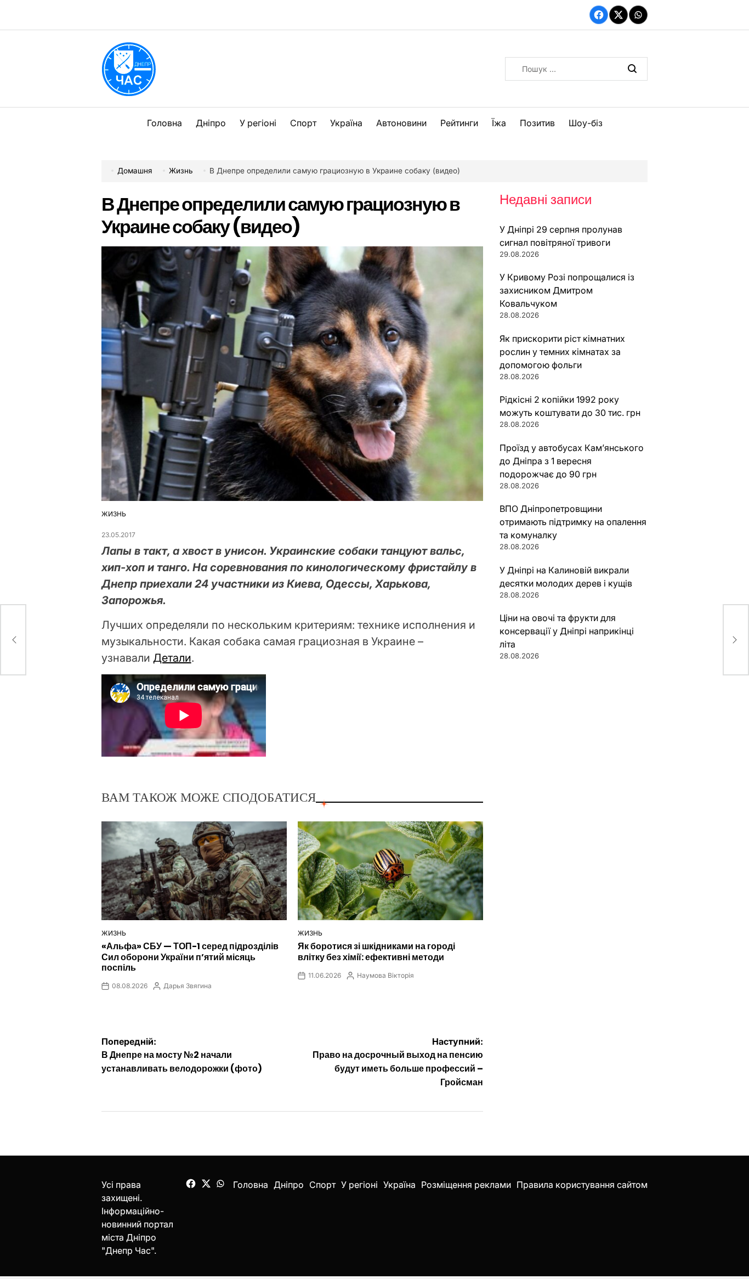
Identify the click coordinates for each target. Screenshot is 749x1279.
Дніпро (211, 122)
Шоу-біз (586, 122)
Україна (346, 122)
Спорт (303, 122)
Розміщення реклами (466, 1184)
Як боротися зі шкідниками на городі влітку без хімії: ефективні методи (376, 951)
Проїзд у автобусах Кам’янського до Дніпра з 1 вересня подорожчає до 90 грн (572, 461)
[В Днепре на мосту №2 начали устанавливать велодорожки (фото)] (13, 639)
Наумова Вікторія (385, 975)
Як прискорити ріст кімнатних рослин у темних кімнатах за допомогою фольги (562, 351)
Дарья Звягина (187, 986)
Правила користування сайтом (582, 1184)
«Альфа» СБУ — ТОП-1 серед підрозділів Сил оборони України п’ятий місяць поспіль (190, 956)
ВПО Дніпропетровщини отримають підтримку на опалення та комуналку (573, 521)
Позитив (537, 122)
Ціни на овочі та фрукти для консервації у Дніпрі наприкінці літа (567, 631)
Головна (164, 122)
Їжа (499, 122)
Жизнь (113, 514)
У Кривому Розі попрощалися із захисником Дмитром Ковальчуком (567, 290)
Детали (172, 657)
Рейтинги (459, 122)
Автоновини (401, 122)
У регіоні (258, 122)
